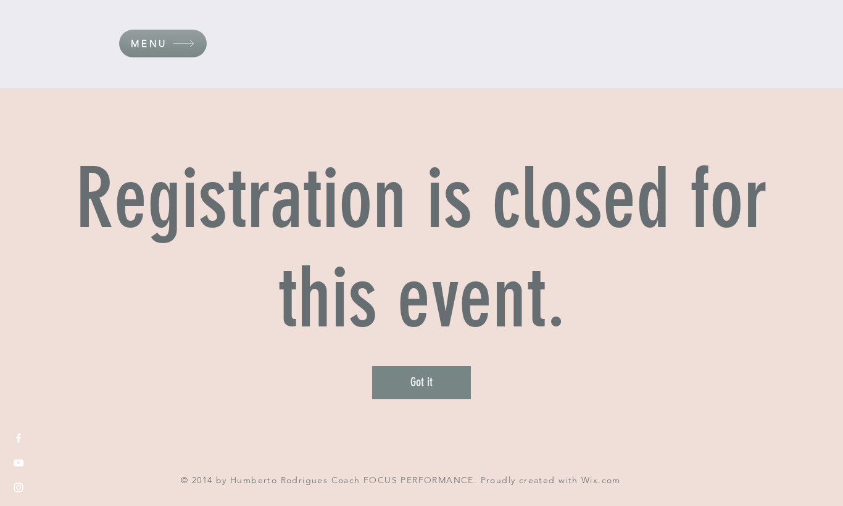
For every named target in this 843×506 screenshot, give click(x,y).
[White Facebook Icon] (18, 438)
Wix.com (601, 480)
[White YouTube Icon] (18, 463)
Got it (421, 382)
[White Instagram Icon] (18, 487)
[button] (163, 43)
